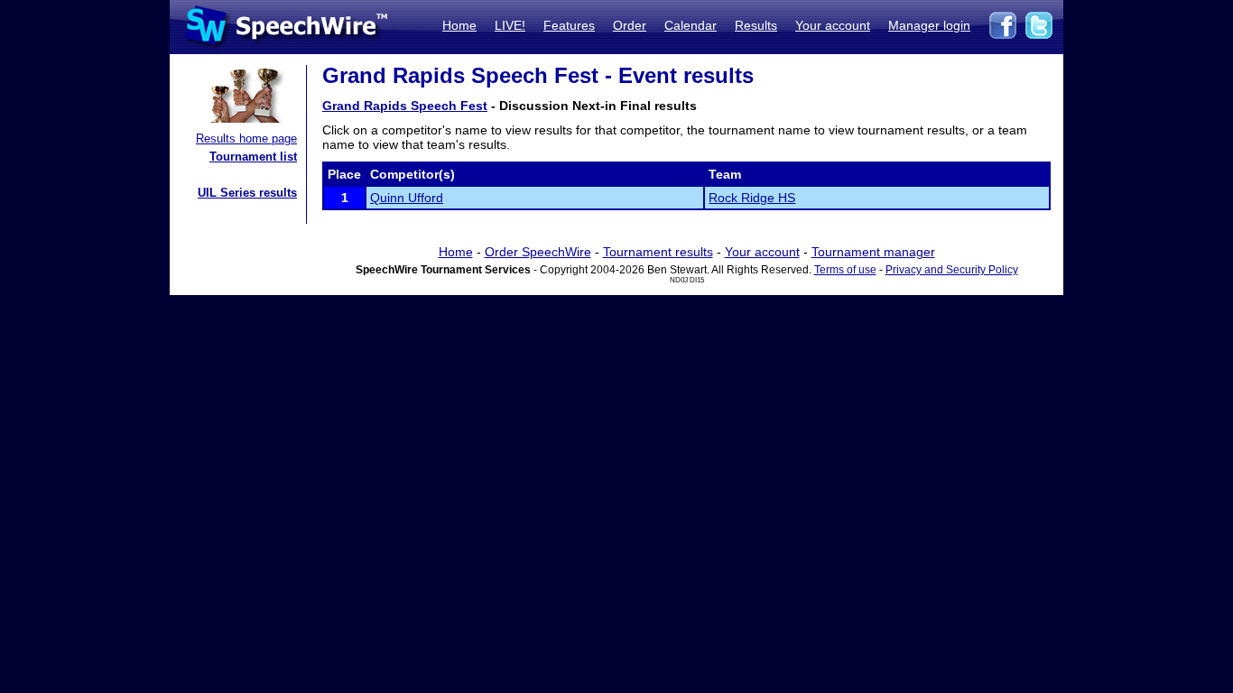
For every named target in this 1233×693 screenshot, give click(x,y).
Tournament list (253, 156)
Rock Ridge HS (752, 197)
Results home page (246, 138)
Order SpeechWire (538, 252)
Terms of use (845, 269)
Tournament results (658, 252)
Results (756, 25)
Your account (832, 25)
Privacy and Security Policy (951, 269)
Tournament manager (873, 252)
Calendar (690, 25)
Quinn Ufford (406, 197)
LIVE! (510, 25)
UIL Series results (247, 192)
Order (629, 25)
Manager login (929, 25)
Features (569, 25)
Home (459, 25)
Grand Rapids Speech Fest (404, 105)
